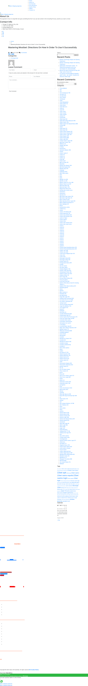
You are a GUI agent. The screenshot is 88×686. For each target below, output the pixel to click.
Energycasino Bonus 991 (66, 262)
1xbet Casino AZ (64, 103)
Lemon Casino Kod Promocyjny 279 (68, 316)
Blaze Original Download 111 (66, 202)
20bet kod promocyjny (72, 468)
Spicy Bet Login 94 (64, 423)
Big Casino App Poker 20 (66, 198)
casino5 (62, 241)
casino (61, 210)
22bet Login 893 (64, 139)
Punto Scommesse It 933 (66, 388)
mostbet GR (63, 340)
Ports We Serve (33, 5)
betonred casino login (74, 480)
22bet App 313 (63, 128)
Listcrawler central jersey (66, 321)
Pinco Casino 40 (64, 371)
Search (59, 52)
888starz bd (63, 143)
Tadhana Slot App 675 (65, 432)
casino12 (62, 230)
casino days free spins (70, 483)
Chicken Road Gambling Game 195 (68, 247)
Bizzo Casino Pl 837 (65, 199)
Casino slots (63, 221)
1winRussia (62, 99)
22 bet (69, 470)
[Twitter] (3, 33)
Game (61, 289)
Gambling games (64, 287)
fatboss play (59, 489)
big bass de (62, 194)
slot (61, 401)
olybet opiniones (68, 493)
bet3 (61, 177)
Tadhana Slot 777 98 (65, 431)
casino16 (62, 235)
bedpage (62, 170)
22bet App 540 (63, 130)
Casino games (63, 219)
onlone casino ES (64, 360)
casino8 (62, 244)
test (61, 434)
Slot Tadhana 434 (64, 405)
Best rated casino (64, 173)
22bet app (69, 473)
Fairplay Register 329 (65, 269)
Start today (62, 426)
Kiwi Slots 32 (63, 312)
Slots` (61, 409)
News (61, 349)
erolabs (61, 264)
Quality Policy (32, 7)
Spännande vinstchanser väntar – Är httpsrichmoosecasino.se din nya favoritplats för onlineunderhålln (68, 67)
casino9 (62, 245)
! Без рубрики (63, 88)
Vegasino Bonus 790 (65, 445)
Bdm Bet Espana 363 (65, 167)
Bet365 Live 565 (64, 179)
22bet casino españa (65, 475)
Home (30, 0)
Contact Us (32, 10)
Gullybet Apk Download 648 (67, 298)
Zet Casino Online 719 (65, 462)
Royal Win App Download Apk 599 (68, 395)
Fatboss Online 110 (64, 275)
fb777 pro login (65, 489)
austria (61, 151)
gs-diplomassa (63, 295)
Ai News (62, 147)
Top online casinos (64, 435)
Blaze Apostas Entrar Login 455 (67, 201)
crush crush (62, 256)
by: (10, 52)
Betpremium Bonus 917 (65, 188)
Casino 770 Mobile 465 (65, 211)
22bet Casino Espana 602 (66, 133)
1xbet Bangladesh (64, 102)
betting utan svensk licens (66, 190)
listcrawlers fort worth (65, 323)
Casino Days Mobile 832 (66, 215)
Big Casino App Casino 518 (66, 196)
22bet (61, 126)
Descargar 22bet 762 (65, 259)
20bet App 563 (63, 119)
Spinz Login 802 (64, 425)
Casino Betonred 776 (65, 213)
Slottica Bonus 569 (64, 414)
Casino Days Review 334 (66, 216)
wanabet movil (66, 501)
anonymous (62, 148)
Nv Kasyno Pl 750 (64, 352)
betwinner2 (62, 193)
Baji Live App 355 (64, 162)
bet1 (61, 174)
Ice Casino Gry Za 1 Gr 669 (66, 299)
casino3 (62, 239)
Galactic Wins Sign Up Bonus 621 (68, 286)
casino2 (62, 238)
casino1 (61, 225)
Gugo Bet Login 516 (64, 296)
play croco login (67, 494)
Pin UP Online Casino (65, 369)
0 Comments (23, 52)
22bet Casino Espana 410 (66, 131)
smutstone (62, 422)
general (61, 290)
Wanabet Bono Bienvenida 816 (67, 454)
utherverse (62, 442)
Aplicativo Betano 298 (65, 150)
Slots (61, 406)
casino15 (62, 233)
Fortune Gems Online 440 (66, 278)
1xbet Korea (63, 105)
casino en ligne (63, 218)
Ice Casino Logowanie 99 (66, 301)
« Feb (58, 520)
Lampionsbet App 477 (65, 315)
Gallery (31, 8)
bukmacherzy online (65, 207)
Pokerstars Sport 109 (65, 383)
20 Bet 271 (62, 116)
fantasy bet (63, 487)
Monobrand (62, 335)
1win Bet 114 (63, 94)
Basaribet (62, 164)
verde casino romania (65, 448)
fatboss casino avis (74, 487)
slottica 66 (59, 496)
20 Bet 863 (62, 117)
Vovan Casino (63, 449)
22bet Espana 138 (64, 136)
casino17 (62, 236)
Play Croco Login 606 (65, 377)
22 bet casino (74, 470)
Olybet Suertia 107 (64, 357)
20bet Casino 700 (64, 122)
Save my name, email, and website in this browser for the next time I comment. (28, 73)
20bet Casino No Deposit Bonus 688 (69, 123)
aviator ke (62, 156)
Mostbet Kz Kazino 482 (65, 341)
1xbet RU (62, 109)
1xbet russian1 (63, 114)
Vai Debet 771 (63, 443)
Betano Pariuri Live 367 (65, 184)
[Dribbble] (3, 36)
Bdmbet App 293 (64, 168)
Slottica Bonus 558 (64, 412)
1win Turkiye (63, 97)
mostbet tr (62, 346)
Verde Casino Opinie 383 (66, 446)
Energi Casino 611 (64, 261)
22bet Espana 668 (64, 137)
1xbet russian (63, 113)
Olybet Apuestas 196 (65, 354)
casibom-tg (62, 208)
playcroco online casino (74, 494)
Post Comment (12, 91)
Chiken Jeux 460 (64, 252)
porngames (62, 384)
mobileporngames (64, 332)
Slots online (62, 408)
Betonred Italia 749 (64, 185)
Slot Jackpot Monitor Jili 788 (67, 403)
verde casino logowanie (65, 499)
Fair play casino (63, 267)
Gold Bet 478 (63, 293)
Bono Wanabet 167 (64, 204)
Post (61, 386)
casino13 (62, 232)
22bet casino (75, 473)
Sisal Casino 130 (64, 398)
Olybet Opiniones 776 (65, 355)
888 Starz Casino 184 (65, 142)
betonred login (59, 482)
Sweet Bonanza (63, 429)
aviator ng (62, 157)
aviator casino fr (64, 153)
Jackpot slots (63, 303)
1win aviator (59, 468)
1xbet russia (63, 111)
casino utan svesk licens (66, 224)
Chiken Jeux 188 (64, 250)
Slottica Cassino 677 (65, 415)
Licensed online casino (65, 320)
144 (61, 89)
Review (61, 391)
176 (60, 91)
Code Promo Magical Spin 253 (67, 253)
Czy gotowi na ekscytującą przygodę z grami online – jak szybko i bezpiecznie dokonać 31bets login (69, 75)
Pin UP (61, 367)
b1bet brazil (63, 160)
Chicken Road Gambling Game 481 (68, 249)
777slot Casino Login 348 (66, 140)
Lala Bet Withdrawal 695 (66, 313)
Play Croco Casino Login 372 (67, 375)
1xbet (61, 100)
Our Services (32, 4)
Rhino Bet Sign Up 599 (65, 394)
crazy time (62, 255)
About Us (31, 2)
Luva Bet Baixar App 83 (65, 326)
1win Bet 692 (63, 96)
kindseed (62, 310)
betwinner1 (62, 191)
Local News (62, 324)
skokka (61, 400)
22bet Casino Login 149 (65, 134)
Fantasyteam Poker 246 (65, 272)
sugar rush (62, 428)
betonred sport (75, 482)
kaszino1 (62, 309)
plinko (61, 378)
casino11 (62, 228)
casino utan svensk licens (66, 222)
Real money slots (64, 389)
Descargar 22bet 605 (65, 258)
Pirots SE (62, 374)
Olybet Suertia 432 (64, 358)
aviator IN (62, 154)
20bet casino (64, 468)
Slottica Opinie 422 (64, 420)
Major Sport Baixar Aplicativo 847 (68, 327)
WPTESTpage (63, 460)
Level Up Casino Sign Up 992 (67, 318)
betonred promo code (66, 482)
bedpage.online (63, 171)
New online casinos (64, 347)
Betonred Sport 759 (65, 187)
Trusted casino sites (65, 437)
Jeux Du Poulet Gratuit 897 (66, 304)
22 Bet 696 (62, 125)
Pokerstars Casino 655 (65, 381)
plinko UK (62, 380)
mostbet (62, 337)
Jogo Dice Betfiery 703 (65, 306)
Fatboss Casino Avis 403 (66, 273)
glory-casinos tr (64, 292)
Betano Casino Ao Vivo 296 (66, 182)
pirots (61, 372)
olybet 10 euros (65, 491)
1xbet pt (62, 108)
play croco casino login (61, 494)
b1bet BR (62, 159)
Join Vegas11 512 (64, 307)
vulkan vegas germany (65, 451)
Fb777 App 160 (63, 276)
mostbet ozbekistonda (65, 344)
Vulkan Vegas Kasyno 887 (66, 452)
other (61, 361)
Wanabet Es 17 (63, 457)
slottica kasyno (72, 496)
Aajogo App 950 (64, 145)
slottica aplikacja (65, 496)
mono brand (63, 333)
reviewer (62, 392)
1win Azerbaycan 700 (65, 92)
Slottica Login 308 (64, 417)
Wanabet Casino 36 (64, 456)
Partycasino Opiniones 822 (66, 364)
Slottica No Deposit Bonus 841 (67, 418)
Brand (61, 205)
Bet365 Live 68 (63, 181)
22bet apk (61, 473)
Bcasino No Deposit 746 (66, 165)
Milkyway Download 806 (66, 330)
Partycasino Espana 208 (66, 363)
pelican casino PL (64, 366)
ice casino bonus (71, 489)
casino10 (62, 227)
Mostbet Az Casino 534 (65, 338)
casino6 (62, 242)
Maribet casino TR (64, 329)
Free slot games (64, 279)
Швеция (62, 463)
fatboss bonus (68, 487)
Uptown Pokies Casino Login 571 (68, 440)
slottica (61, 411)
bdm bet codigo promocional (65, 480)
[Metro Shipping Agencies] (15, 6)
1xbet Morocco (63, 106)
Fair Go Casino (63, 265)
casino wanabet (69, 485)
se (60, 397)
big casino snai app (61, 483)
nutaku (61, 350)
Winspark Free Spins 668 (66, 459)
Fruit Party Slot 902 (64, 281)
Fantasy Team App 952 (65, 270)
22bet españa (71, 478)
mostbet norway (64, 343)
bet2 (61, 176)
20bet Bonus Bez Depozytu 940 (67, 120)
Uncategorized (14, 58)
